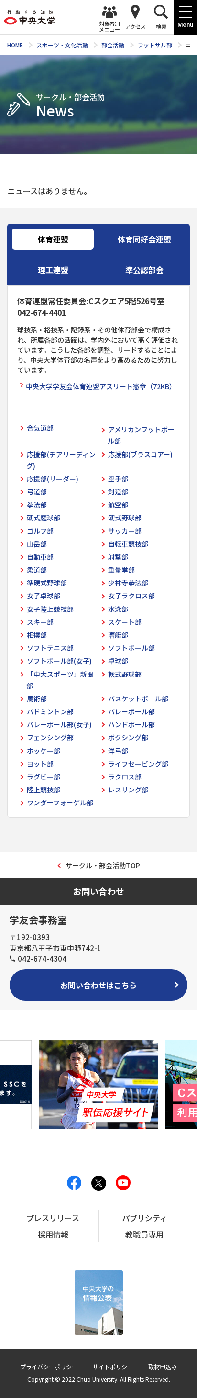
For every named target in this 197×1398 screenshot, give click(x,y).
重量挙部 (121, 569)
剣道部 (118, 491)
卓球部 (118, 660)
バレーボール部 (131, 711)
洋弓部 (118, 751)
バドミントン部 (50, 711)
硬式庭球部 (43, 517)
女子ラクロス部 (131, 595)
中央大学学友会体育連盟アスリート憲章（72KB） (101, 386)
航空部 (118, 504)
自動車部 (40, 556)
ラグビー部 (43, 776)
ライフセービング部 (138, 763)
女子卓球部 (43, 595)
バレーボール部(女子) (59, 724)
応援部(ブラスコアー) (140, 454)
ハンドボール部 (131, 724)
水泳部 (118, 609)
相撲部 (37, 635)
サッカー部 (125, 531)
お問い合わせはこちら (98, 985)
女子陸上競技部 (50, 609)
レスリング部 (128, 789)
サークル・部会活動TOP (103, 865)
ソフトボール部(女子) (59, 660)
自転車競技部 (128, 544)
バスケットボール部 (138, 698)
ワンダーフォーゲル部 (60, 802)
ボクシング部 (128, 737)
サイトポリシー (113, 1367)
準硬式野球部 (47, 582)
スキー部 (40, 622)
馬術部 (37, 698)
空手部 (118, 478)
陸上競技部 (43, 789)
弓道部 (37, 491)
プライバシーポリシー (48, 1367)
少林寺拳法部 (128, 582)
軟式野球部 (125, 674)
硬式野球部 (125, 517)
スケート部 (125, 622)
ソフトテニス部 (50, 648)
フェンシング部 (50, 737)
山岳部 (37, 544)
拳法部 (37, 504)
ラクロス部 (125, 776)
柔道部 (37, 569)
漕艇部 (118, 635)
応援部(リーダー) (52, 478)
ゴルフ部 (40, 531)
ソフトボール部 (131, 648)
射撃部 (118, 556)
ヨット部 (40, 763)
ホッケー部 (43, 751)
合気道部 (40, 428)
